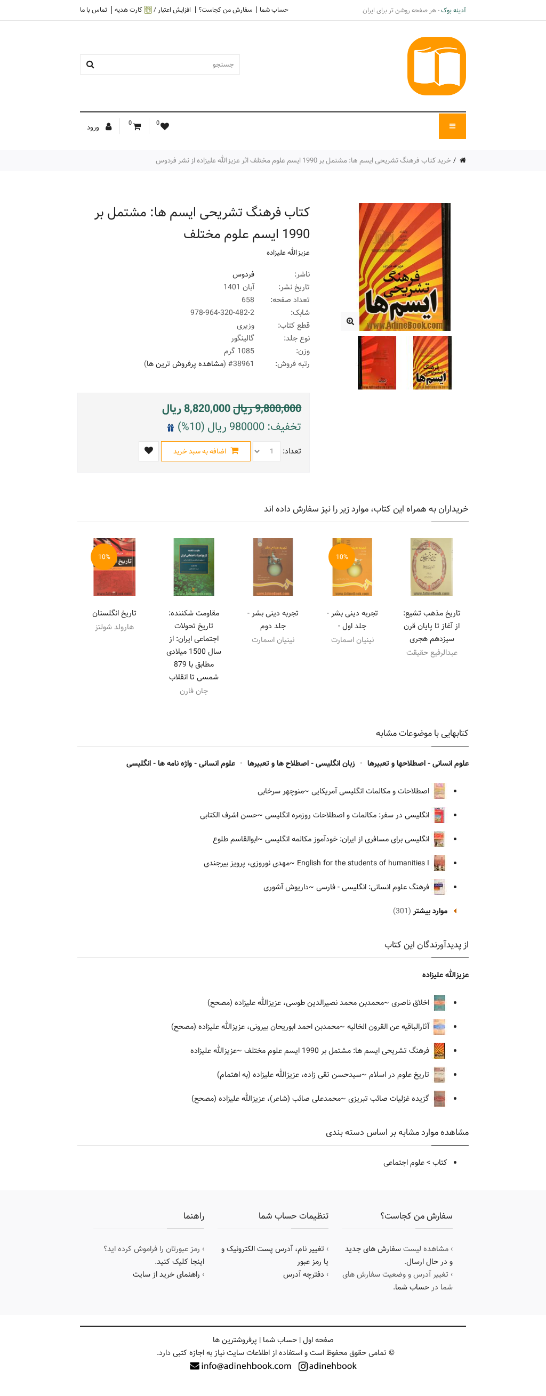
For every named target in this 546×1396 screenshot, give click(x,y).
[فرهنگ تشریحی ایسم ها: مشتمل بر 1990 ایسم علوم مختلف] (350, 321)
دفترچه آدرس (303, 1274)
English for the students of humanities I (364, 863)
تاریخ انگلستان (114, 613)
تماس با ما (93, 9)
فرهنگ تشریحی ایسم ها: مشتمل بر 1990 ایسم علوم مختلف (337, 1050)
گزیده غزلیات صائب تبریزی (389, 1098)
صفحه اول (318, 1340)
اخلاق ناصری (411, 1002)
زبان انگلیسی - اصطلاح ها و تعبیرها (301, 763)
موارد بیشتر (430, 911)
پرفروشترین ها (235, 1340)
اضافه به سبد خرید (200, 451)
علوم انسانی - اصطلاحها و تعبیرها (418, 763)
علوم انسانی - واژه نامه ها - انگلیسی (180, 763)
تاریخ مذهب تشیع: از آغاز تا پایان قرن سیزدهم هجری (432, 626)
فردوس (243, 274)
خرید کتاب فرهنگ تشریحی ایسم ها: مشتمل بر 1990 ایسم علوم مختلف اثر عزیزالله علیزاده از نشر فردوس (303, 160)
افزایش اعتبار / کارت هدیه (153, 10)
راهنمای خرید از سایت (166, 1274)
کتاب (439, 1162)
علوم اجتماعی (403, 1162)
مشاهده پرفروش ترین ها (185, 364)
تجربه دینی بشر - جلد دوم (273, 619)
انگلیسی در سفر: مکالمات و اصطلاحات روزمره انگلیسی (348, 815)
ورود (94, 127)
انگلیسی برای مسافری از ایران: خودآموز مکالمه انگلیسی (348, 839)
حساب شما (274, 9)
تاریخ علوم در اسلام (400, 1074)
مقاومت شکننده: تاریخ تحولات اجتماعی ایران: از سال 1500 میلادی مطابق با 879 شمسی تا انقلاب (193, 645)
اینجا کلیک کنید (180, 1261)
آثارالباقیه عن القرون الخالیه (389, 1026)
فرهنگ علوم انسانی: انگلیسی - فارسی (373, 887)
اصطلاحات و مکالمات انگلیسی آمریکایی (371, 791)
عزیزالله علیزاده (288, 252)
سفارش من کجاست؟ (225, 9)
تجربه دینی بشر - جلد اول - (352, 619)
